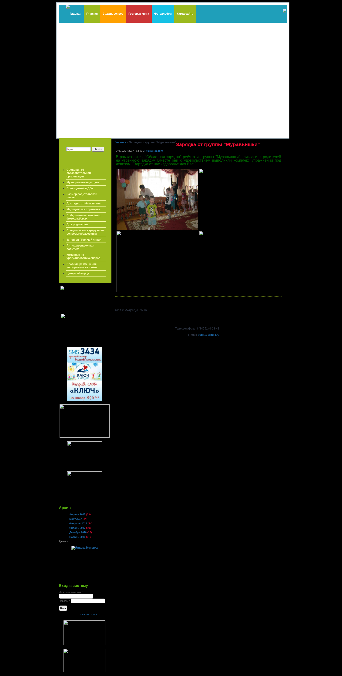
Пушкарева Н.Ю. (154, 151)
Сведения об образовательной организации (79, 173)
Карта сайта (185, 13)
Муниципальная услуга (83, 182)
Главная (92, 13)
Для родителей (77, 224)
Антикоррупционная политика (80, 247)
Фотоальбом (163, 13)
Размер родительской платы (82, 196)
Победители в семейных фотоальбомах (84, 217)
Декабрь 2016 (78, 532)
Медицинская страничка (83, 209)
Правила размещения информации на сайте (82, 266)
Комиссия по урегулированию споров (83, 256)
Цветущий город (78, 273)
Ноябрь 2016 (77, 537)
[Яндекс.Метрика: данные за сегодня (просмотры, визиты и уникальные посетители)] (84, 548)
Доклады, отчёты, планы (84, 203)
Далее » (63, 541)
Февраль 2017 (78, 523)
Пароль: (64, 600)
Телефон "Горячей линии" (85, 239)
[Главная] (74, 14)
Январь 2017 (77, 527)
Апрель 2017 (77, 514)
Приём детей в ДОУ (80, 188)
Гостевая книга (138, 13)
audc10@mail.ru (208, 334)
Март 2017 (75, 518)
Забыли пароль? (90, 614)
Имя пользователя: (71, 592)
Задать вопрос (113, 13)
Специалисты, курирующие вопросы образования (85, 232)
